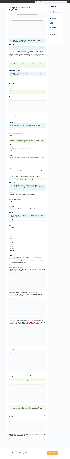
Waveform (13, 9)
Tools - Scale (52, 32)
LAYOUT (11, 122)
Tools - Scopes (28, 7)
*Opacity (10, 174)
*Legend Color (11, 250)
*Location (11, 155)
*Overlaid (11, 219)
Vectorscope (52, 25)
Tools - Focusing (53, 27)
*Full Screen (11, 129)
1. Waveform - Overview (15, 45)
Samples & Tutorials (53, 36)
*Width (10, 135)
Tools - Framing (52, 16)
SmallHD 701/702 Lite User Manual (20, 7)
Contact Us (53, 452)
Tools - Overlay (52, 29)
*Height (10, 150)
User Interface (52, 11)
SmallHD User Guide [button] (6, 0)
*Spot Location (12, 206)
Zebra (25, 52)
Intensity (21, 179)
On (9, 77)
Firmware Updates (53, 34)
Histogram (51, 22)
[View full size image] (27, 16)
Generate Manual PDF (53, 40)
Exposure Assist (20, 52)
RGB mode (28, 40)
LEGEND (11, 212)
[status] (27, 40)
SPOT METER (12, 182)
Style (10, 96)
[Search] (65, 1)
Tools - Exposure (53, 18)
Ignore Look (11, 83)
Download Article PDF (53, 42)
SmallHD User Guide (12, 7)
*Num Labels (11, 227)
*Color (10, 144)
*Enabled (10, 192)
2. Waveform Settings (15, 70)
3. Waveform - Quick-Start (16, 267)
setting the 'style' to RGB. (31, 61)
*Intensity (11, 168)
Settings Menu (52, 13)
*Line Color (11, 255)
